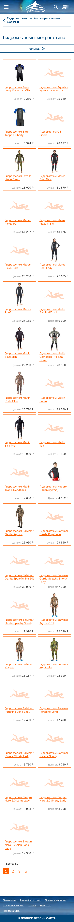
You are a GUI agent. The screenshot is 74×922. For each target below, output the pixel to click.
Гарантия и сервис (13, 905)
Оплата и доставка (55, 900)
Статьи (32, 905)
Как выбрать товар (30, 900)
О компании (9, 900)
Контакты (45, 905)
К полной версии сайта (37, 918)
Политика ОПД (11, 911)
